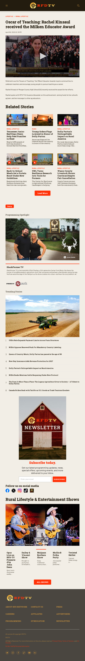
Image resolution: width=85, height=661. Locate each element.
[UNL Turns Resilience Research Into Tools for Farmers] (42, 159)
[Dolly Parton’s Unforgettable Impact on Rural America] (67, 120)
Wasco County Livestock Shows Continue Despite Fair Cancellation (66, 174)
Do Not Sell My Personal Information (17, 646)
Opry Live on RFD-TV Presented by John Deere (11, 559)
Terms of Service (67, 641)
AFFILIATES (36, 614)
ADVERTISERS (63, 614)
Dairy (9, 206)
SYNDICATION (38, 621)
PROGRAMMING (13, 621)
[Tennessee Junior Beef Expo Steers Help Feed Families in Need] (17, 120)
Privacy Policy (57, 641)
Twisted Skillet (73, 553)
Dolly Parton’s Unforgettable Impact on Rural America (65, 135)
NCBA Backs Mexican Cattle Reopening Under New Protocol (33, 375)
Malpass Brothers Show (41, 555)
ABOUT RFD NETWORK (16, 607)
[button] (42, 56)
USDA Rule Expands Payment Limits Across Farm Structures (34, 340)
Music (34, 129)
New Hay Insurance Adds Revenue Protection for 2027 (31, 361)
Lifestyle (9, 16)
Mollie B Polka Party (57, 555)
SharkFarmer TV (15, 267)
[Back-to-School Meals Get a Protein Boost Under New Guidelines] (17, 159)
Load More (43, 193)
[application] (42, 56)
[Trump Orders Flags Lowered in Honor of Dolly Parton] (42, 120)
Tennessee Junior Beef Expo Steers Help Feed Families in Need (16, 135)
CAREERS (10, 614)
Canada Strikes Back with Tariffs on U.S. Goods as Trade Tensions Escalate (39, 390)
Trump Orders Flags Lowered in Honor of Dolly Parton (42, 134)
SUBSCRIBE (59, 479)
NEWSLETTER (63, 621)
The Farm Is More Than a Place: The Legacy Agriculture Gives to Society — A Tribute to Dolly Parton (44, 383)
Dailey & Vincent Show (26, 555)
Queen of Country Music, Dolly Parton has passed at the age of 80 (35, 354)
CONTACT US (37, 607)
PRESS (59, 607)
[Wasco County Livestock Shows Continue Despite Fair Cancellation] (67, 159)
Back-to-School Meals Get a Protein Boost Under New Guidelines (16, 174)
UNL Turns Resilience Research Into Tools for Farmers (42, 174)
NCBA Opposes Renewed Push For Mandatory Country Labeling (35, 347)
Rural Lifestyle (22, 16)
